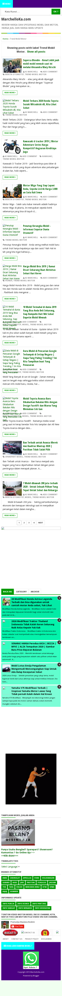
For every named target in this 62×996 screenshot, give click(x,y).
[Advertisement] (31, 566)
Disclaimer (46, 938)
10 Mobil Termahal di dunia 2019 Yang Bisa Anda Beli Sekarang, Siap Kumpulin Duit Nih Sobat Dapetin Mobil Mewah (39, 312)
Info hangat (9, 908)
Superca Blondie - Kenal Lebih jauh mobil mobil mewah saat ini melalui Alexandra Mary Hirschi (41, 63)
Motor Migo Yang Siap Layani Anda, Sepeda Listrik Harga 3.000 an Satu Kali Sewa (40, 189)
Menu (7, 3)
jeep (22, 883)
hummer (14, 891)
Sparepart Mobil (14, 457)
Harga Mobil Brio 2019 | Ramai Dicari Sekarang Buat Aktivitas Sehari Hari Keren (39, 270)
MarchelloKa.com (16, 19)
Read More (9, 93)
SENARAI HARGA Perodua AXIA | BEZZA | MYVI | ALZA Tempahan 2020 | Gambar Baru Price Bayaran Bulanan (33, 646)
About (6, 938)
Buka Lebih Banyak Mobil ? (19, 945)
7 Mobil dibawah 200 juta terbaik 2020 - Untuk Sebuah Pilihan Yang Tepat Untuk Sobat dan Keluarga (40, 486)
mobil (25, 324)
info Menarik (25, 908)
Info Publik (8, 904)
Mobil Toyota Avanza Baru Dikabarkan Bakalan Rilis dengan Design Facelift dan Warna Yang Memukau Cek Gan (40, 404)
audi (15, 883)
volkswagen (48, 878)
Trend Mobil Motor (35, 74)
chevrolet (15, 878)
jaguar (52, 883)
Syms (52, 887)
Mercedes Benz (32, 887)
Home (5, 39)
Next (40, 523)
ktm (45, 887)
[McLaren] (57, 932)
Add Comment (50, 72)
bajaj (5, 891)
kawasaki (47, 156)
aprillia (27, 878)
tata (11, 887)
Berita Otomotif (14, 74)
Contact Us (29, 932)
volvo (19, 887)
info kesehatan (42, 908)
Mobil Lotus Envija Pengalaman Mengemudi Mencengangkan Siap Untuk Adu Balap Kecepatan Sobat (33, 668)
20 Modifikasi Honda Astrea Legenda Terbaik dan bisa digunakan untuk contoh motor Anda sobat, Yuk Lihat (31, 602)
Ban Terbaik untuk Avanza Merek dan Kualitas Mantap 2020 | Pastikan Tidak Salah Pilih (40, 446)
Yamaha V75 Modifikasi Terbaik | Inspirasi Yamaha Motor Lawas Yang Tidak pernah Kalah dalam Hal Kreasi (31, 691)
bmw (5, 878)
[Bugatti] (10, 934)
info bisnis (23, 904)
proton (31, 883)
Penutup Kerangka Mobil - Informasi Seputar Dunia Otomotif (37, 229)
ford (36, 878)
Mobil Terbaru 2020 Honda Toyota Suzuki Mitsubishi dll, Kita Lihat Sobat (40, 104)
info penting (39, 904)
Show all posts (36, 51)
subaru (6, 883)
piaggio (42, 883)
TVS (4, 887)
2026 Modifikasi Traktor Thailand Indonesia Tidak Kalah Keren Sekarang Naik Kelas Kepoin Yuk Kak (32, 624)
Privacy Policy (31, 938)
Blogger (36, 976)
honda (8, 281)
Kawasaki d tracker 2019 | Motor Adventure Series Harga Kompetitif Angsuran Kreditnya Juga (40, 146)
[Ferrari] (45, 934)
